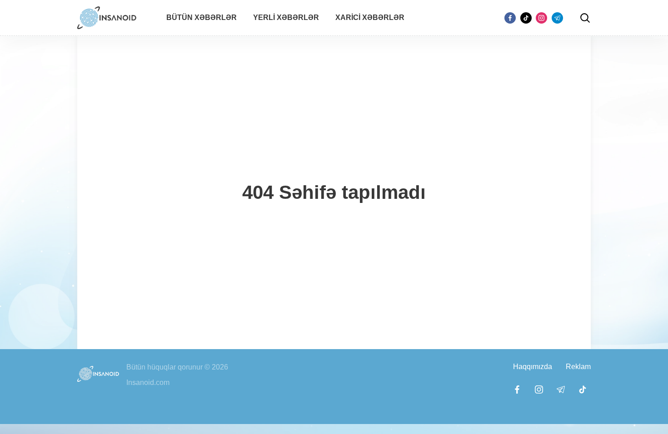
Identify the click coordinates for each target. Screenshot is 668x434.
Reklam (578, 366)
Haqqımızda (532, 366)
